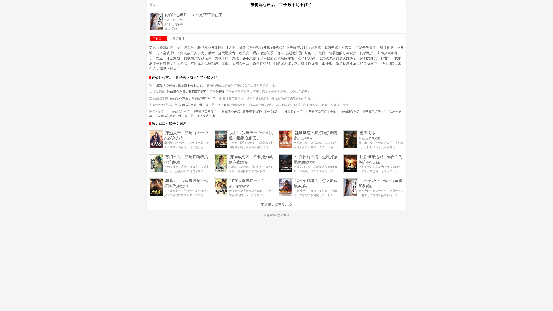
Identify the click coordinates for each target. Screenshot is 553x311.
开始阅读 (178, 38)
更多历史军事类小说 (276, 205)
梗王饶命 (367, 132)
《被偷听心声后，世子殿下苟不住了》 (179, 85)
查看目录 (159, 38)
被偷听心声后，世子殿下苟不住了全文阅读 (250, 111)
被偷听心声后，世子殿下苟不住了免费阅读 (186, 116)
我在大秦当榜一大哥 (247, 180)
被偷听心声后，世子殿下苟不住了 (194, 111)
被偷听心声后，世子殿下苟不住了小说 (195, 98)
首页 (152, 4)
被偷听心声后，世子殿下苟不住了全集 (204, 105)
